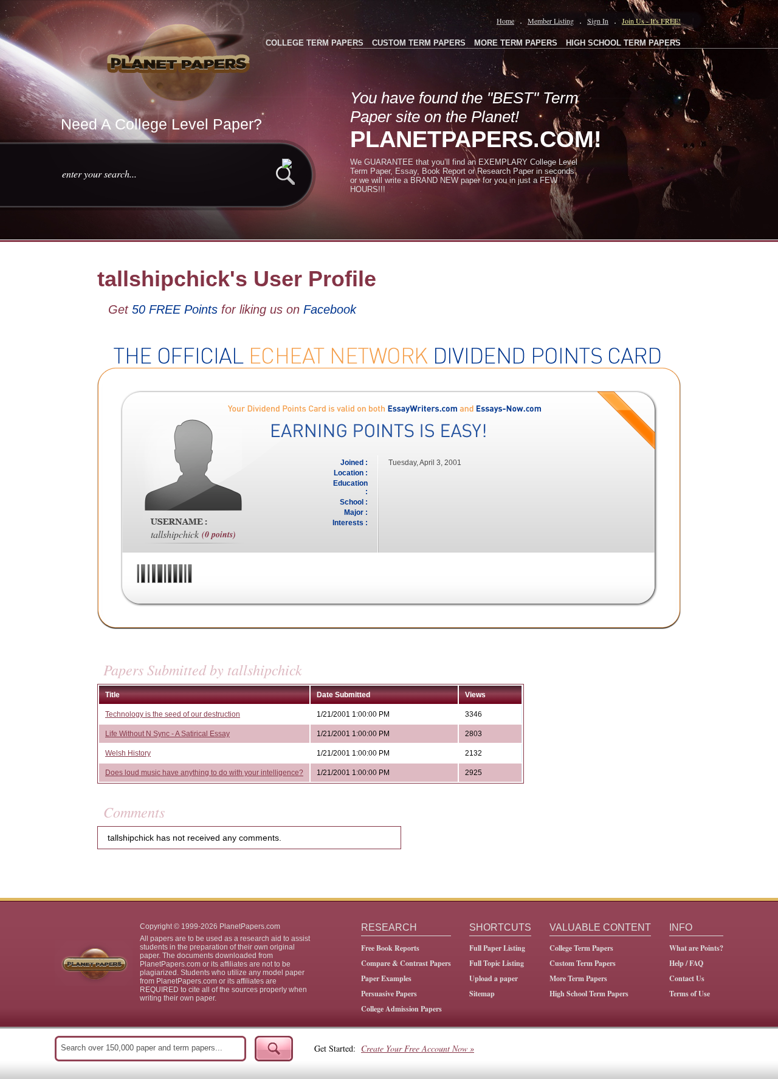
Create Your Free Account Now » (417, 1048)
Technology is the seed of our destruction (172, 714)
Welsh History (128, 753)
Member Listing (551, 21)
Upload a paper (493, 978)
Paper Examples (386, 978)
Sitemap (482, 993)
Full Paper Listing (497, 948)
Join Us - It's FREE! (651, 21)
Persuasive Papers (389, 993)
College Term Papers (581, 948)
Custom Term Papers (582, 963)
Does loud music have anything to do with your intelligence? (204, 772)
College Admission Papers (401, 1009)
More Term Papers (578, 978)
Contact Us (686, 978)
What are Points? (696, 948)
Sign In (597, 21)
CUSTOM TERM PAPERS (419, 42)
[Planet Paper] (179, 60)
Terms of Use (689, 993)
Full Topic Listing (496, 963)
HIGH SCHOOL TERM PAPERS (623, 42)
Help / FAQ (686, 963)
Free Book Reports (390, 948)
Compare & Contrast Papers (406, 963)
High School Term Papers (588, 993)
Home (505, 21)
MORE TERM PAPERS (515, 42)
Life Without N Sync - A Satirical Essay (167, 733)
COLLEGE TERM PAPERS (314, 42)
